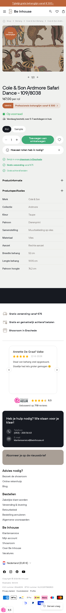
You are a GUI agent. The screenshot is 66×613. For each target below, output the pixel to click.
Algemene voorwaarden (15, 519)
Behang (18, 21)
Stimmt (15, 583)
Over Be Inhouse (11, 548)
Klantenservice (10, 533)
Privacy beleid (8, 591)
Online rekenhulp (12, 481)
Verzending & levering (14, 504)
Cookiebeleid (22, 591)
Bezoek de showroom (14, 476)
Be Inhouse (23, 578)
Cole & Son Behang (34, 21)
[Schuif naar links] (28, 77)
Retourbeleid (9, 509)
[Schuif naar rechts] (37, 77)
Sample (18, 129)
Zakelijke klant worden (15, 499)
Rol (7, 129)
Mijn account (9, 538)
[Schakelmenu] (4, 11)
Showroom (8, 543)
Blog (5, 486)
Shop (9, 21)
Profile (33, 591)
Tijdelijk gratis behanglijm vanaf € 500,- (33, 3)
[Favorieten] (57, 11)
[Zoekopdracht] (51, 11)
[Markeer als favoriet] (59, 140)
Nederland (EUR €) (17, 563)
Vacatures (7, 553)
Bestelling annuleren (13, 514)
